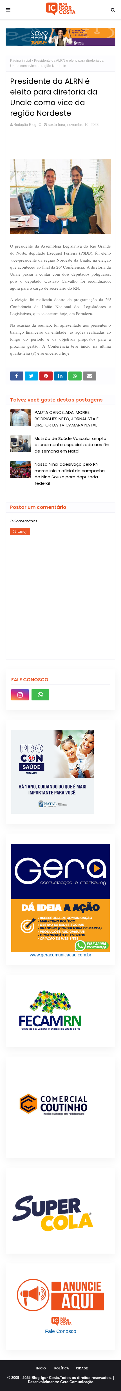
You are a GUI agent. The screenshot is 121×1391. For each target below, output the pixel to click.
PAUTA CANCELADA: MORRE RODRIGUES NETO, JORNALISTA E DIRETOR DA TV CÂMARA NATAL (66, 418)
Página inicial (20, 61)
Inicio (41, 1368)
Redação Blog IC (27, 125)
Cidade (82, 1368)
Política (61, 1368)
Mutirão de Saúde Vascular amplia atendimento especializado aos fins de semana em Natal (73, 444)
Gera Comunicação (76, 1382)
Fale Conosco (60, 1331)
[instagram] (20, 694)
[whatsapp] (40, 694)
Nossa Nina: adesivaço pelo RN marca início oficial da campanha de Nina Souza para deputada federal (70, 473)
